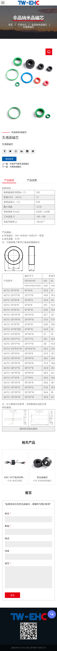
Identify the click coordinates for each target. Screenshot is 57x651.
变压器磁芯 (42, 477)
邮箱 (8, 526)
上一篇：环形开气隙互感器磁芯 (15, 164)
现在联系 (9, 159)
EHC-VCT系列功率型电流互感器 (20, 477)
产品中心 (22, 25)
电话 (7, 539)
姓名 (8, 514)
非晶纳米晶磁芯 (39, 25)
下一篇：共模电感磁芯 (11, 167)
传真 (7, 551)
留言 (8, 563)
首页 (10, 25)
